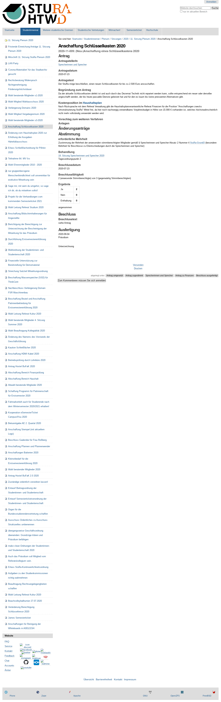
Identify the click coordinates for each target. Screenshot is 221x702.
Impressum (130, 679)
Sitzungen (116, 39)
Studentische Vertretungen (91, 30)
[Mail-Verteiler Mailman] (36, 658)
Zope (43, 696)
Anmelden (211, 2)
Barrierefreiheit (104, 679)
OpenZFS (175, 696)
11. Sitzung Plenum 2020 (142, 39)
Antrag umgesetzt (115, 275)
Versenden (138, 265)
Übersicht (89, 679)
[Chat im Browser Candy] (45, 658)
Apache (77, 696)
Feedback (10, 656)
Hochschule (152, 30)
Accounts (9, 665)
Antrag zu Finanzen (184, 275)
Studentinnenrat (30, 30)
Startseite (9, 30)
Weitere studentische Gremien (58, 30)
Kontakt (8, 651)
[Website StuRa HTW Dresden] (36, 14)
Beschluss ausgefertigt (207, 275)
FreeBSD (207, 696)
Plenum (105, 39)
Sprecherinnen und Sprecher (72, 64)
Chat (7, 660)
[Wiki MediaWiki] (46, 652)
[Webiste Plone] (36, 651)
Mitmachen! (114, 30)
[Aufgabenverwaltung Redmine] (46, 664)
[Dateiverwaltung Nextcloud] (36, 664)
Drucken (138, 268)
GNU (145, 696)
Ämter (8, 670)
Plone (12, 696)
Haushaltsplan (92, 103)
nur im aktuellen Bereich (195, 11)
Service (8, 646)
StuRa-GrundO (197, 142)
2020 (125, 39)
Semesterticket (134, 30)
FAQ (7, 641)
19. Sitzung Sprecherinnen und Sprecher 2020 (81, 155)
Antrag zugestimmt (134, 275)
